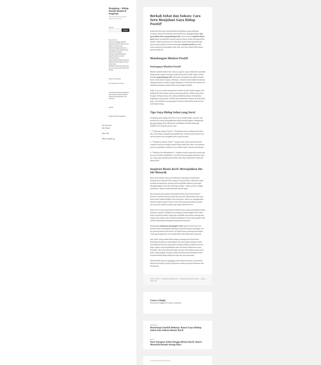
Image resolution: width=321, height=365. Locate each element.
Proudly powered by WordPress (160, 360)
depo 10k (105, 133)
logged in (163, 303)
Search (111, 27)
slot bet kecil (106, 125)
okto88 (111, 107)
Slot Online (106, 128)
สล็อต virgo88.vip (108, 139)
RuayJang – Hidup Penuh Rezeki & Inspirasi (118, 11)
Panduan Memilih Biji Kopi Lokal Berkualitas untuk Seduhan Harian (117, 56)
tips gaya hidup (156, 123)
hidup (152, 281)
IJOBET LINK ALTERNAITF (117, 116)
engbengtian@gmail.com (170, 279)
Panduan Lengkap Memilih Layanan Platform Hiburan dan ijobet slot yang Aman (119, 44)
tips (155, 281)
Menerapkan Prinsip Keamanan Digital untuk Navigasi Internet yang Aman (119, 62)
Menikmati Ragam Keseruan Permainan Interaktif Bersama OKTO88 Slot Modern (118, 50)
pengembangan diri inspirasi (190, 279)
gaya (203, 279)
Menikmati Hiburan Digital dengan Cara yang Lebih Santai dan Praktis (119, 68)
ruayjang (170, 261)
